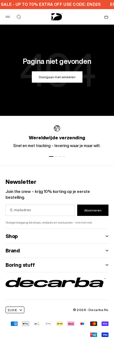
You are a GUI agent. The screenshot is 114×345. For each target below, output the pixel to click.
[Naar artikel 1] (51, 156)
